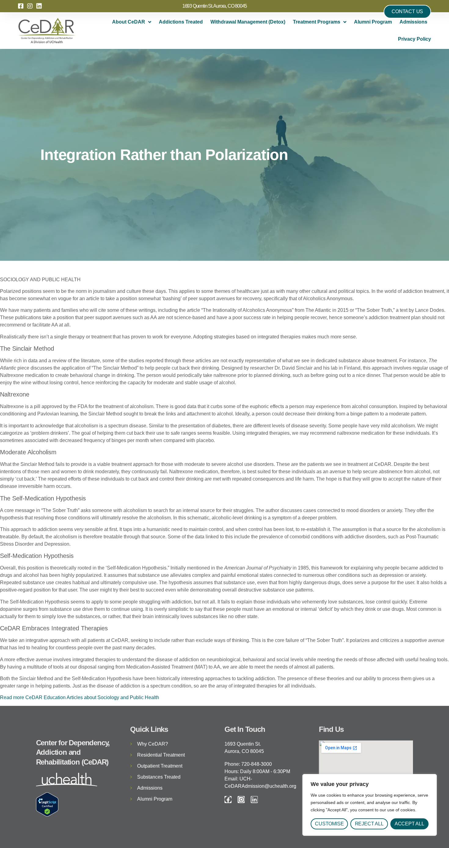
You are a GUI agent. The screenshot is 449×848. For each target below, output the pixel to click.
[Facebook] (228, 799)
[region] (369, 805)
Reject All (369, 823)
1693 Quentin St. (242, 744)
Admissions (413, 21)
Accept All (409, 823)
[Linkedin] (254, 799)
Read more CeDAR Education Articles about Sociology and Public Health (79, 697)
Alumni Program (373, 21)
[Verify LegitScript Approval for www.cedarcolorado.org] (47, 814)
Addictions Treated (181, 21)
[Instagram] (241, 799)
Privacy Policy (414, 39)
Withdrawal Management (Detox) (247, 21)
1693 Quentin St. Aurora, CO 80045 (214, 6)
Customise (329, 823)
